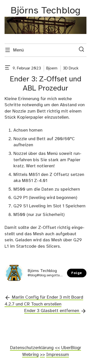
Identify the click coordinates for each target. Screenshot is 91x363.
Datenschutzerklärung (32, 348)
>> (42, 354)
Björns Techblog (45, 11)
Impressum (57, 354)
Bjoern (51, 68)
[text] (8, 68)
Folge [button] (76, 273)
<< (57, 348)
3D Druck (70, 68)
